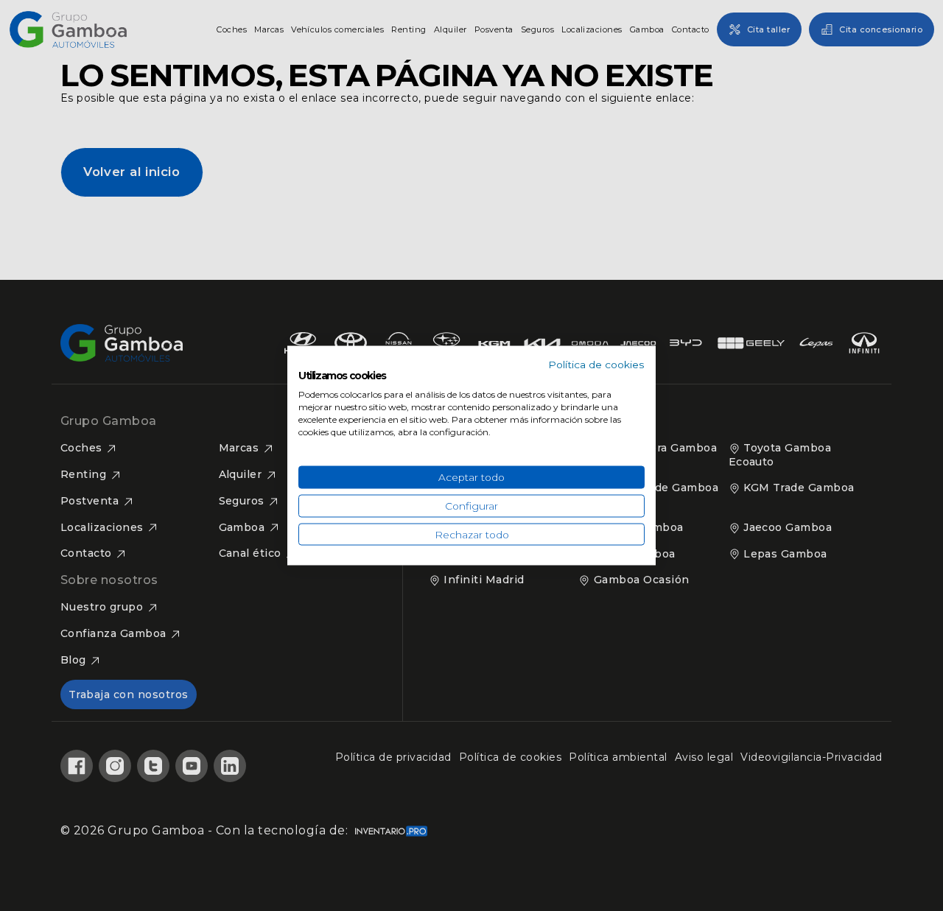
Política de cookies (596, 364)
